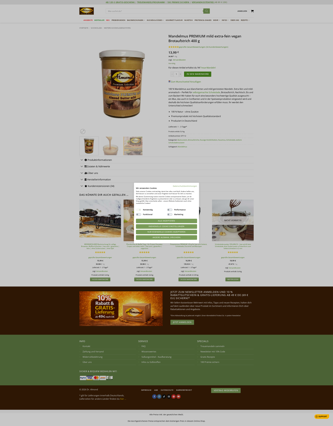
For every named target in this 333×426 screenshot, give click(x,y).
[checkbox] (138, 209)
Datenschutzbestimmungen (185, 186)
